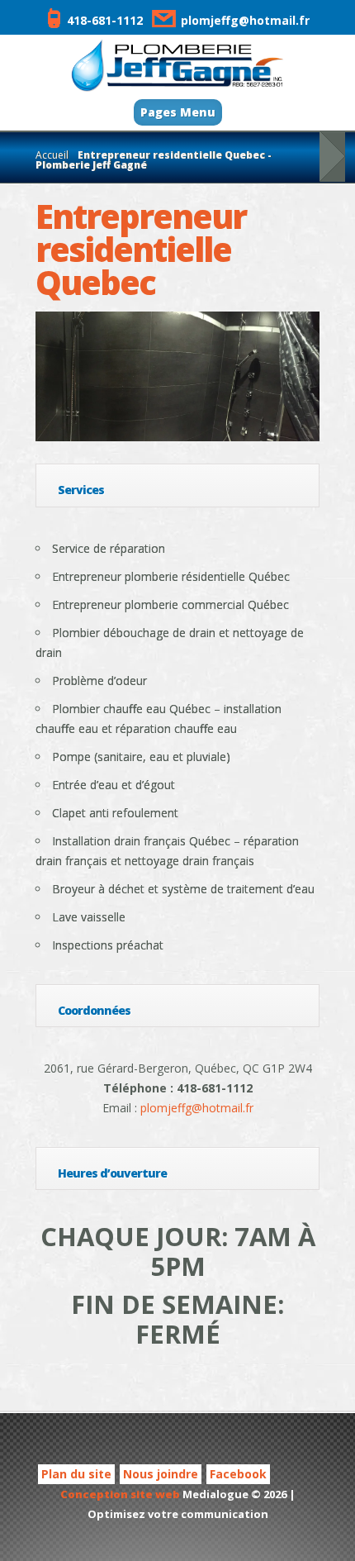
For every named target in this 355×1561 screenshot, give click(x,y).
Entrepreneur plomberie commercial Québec (170, 604)
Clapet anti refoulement (115, 813)
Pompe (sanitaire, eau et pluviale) (141, 756)
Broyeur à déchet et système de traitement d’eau (183, 889)
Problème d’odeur (99, 680)
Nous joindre (160, 1474)
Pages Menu (177, 112)
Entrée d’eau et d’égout (113, 784)
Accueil (52, 155)
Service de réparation (108, 548)
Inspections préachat (107, 945)
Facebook (238, 1474)
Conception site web (120, 1494)
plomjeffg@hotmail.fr (245, 20)
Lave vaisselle (88, 917)
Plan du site (76, 1474)
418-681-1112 (105, 20)
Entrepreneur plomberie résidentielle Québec (171, 576)
